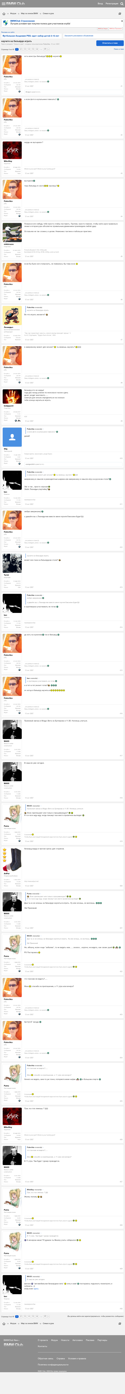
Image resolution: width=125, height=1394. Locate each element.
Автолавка (78, 1340)
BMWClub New (11, 1340)
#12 (121, 547)
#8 (121, 383)
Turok (6, 575)
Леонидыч (8, 327)
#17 (121, 756)
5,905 (19, 252)
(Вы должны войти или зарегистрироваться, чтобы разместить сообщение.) (96, 1316)
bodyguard (8, 406)
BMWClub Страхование (115, 28)
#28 (121, 1225)
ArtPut (6, 874)
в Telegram (66, 21)
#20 (121, 886)
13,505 (18, 169)
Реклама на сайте (7, 32)
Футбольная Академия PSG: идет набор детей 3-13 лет (31, 36)
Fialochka (46, 44)
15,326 (18, 881)
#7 (121, 340)
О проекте (43, 1340)
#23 (121, 1014)
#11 (121, 504)
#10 (121, 458)
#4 (121, 216)
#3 (121, 173)
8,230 (19, 834)
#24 (121, 1058)
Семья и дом (18, 44)
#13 (121, 587)
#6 (121, 300)
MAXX (6, 741)
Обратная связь (45, 1359)
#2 (121, 135)
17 (45, 49)
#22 (121, 971)
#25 (121, 1101)
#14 (121, 627)
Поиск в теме (119, 49)
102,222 (18, 337)
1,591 (19, 457)
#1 (121, 86)
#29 (121, 1269)
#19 (121, 841)
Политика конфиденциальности (53, 1365)
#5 (121, 256)
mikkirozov (9, 244)
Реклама (90, 1340)
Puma (6, 826)
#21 (121, 928)
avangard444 (30, 464)
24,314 (18, 583)
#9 (121, 421)
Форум (54, 1340)
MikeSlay (8, 161)
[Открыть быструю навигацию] (120, 13)
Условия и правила (77, 1359)
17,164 (18, 500)
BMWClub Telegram (103, 28)
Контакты (42, 1346)
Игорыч (28, 92)
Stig (5, 449)
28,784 (18, 84)
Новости (65, 1340)
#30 (121, 1309)
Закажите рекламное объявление (78, 36)
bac (5, 492)
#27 (121, 1182)
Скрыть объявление (122, 21)
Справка (61, 1359)
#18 (121, 798)
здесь (36, 1289)
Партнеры (102, 1340)
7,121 (19, 414)
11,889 (18, 751)
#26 (121, 1139)
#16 (121, 713)
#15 (121, 670)
